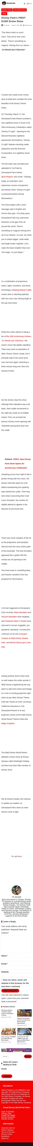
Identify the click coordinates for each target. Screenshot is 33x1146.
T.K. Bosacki (6, 25)
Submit (7, 1076)
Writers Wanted (7, 1130)
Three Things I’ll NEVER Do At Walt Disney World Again (8, 1038)
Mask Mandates (20, 612)
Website (5, 972)
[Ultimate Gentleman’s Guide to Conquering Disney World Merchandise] (24, 1013)
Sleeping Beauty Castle (21, 290)
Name (4, 956)
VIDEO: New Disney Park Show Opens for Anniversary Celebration (18, 463)
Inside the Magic (8, 1115)
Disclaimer (5, 1136)
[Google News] (16, 856)
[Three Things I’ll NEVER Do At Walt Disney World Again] (8, 1031)
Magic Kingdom (8, 723)
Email (4, 964)
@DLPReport (7, 177)
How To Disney (7, 1111)
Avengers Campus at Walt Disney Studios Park (14, 638)
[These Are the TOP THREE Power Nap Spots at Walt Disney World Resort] (24, 1031)
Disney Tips (6, 1113)
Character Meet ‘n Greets (15, 621)
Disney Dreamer (8, 1117)
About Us (5, 1138)
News (4, 13)
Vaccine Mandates (9, 617)
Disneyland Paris (20, 10)
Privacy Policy (6, 1134)
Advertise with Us (8, 1128)
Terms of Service (8, 1132)
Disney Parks (7, 10)
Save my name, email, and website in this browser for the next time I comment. (15, 983)
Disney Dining (7, 1119)
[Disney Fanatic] (8, 3)
